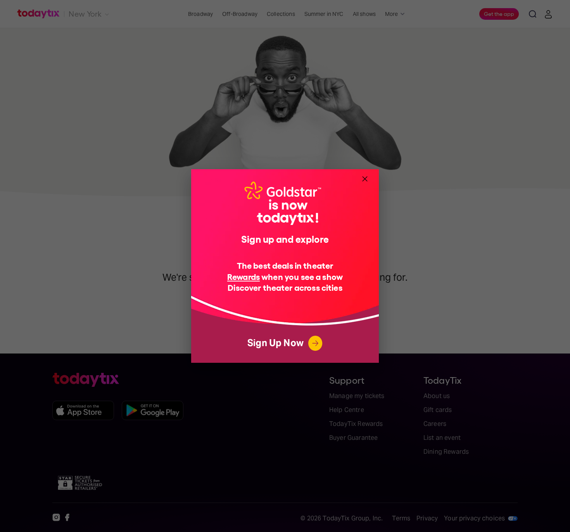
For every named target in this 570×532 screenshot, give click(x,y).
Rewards (243, 276)
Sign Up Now (275, 343)
